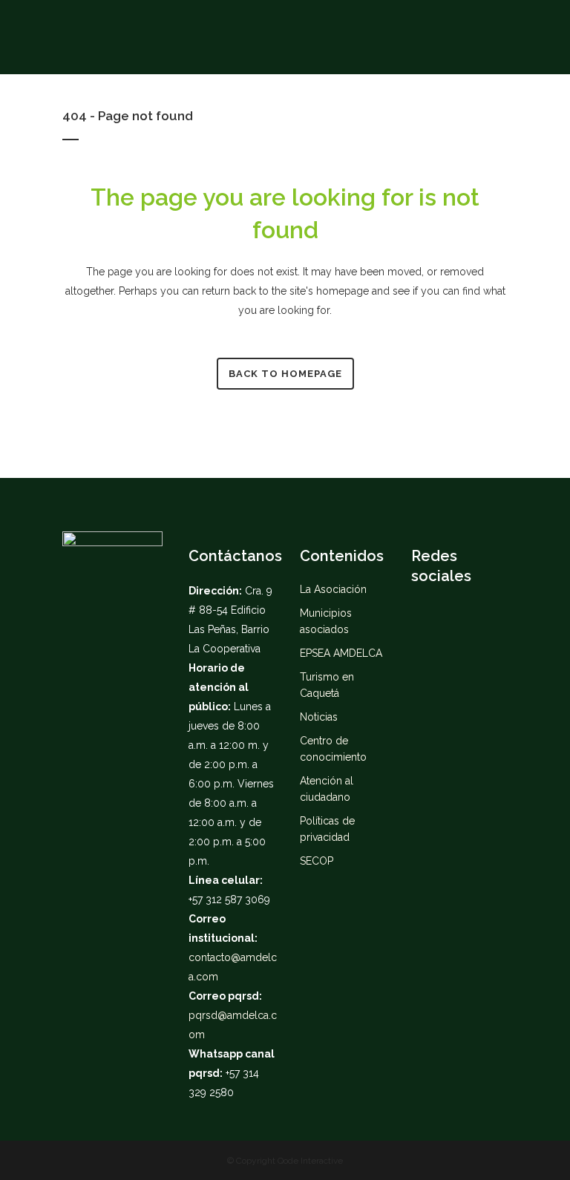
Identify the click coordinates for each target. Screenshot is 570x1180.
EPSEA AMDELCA (341, 653)
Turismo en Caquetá (327, 685)
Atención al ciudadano (326, 789)
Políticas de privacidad (327, 829)
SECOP (316, 861)
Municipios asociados (326, 621)
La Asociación (333, 589)
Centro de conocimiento (333, 749)
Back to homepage (285, 373)
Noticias (319, 717)
